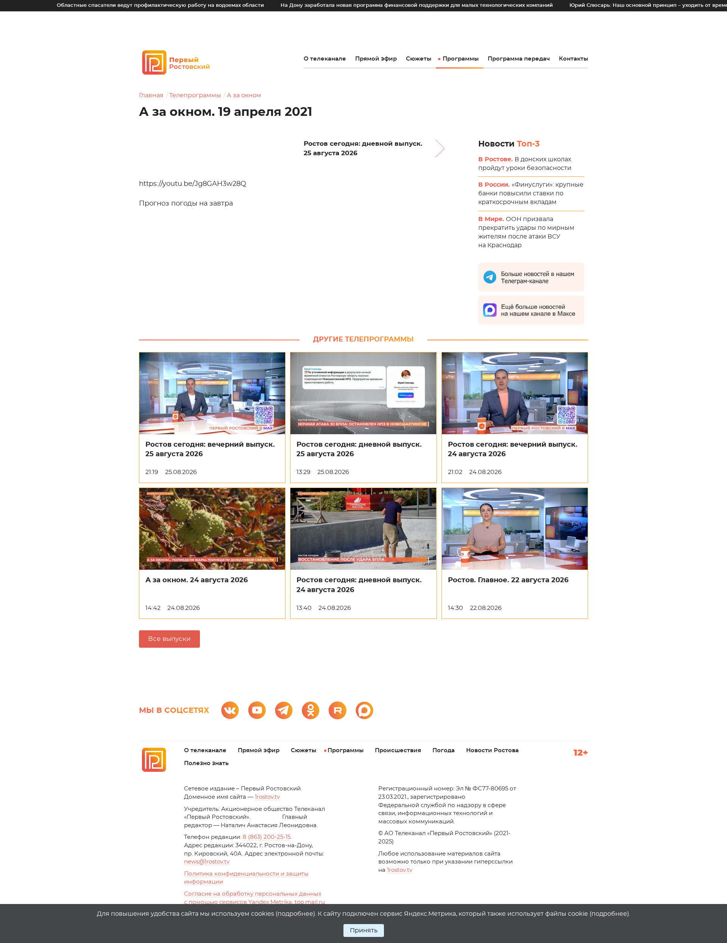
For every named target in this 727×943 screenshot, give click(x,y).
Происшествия (398, 750)
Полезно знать (206, 763)
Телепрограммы (195, 95)
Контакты (573, 59)
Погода (443, 750)
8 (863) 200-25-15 (266, 837)
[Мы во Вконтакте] (230, 710)
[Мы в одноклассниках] (311, 710)
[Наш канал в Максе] (364, 710)
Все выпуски (169, 639)
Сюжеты (418, 59)
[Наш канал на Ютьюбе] (257, 710)
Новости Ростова (492, 750)
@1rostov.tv (206, 862)
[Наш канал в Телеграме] (284, 710)
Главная (151, 95)
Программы (461, 59)
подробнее (295, 914)
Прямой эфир (376, 59)
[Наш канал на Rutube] (337, 710)
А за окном (244, 95)
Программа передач (519, 59)
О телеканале (325, 59)
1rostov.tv (267, 797)
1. (399, 870)
